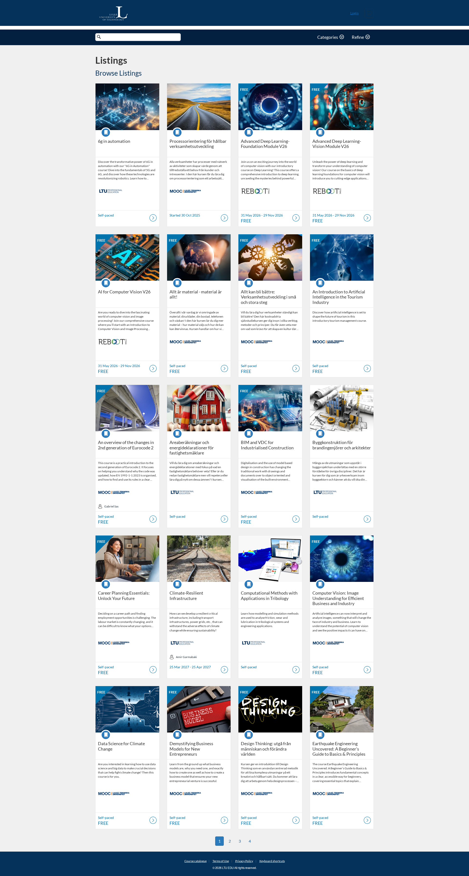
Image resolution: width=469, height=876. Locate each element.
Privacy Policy (244, 861)
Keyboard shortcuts (272, 861)
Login (354, 13)
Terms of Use (221, 861)
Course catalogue (195, 861)
